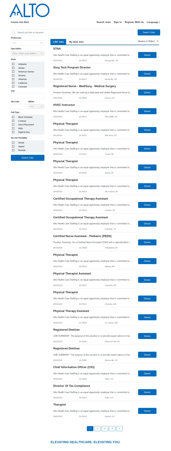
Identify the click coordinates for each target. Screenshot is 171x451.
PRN (20, 128)
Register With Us (134, 22)
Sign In (118, 22)
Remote (22, 150)
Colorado (22, 87)
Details (147, 55)
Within (31, 101)
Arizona (21, 75)
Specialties (16, 48)
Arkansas (22, 79)
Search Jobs (104, 22)
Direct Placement (26, 125)
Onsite (21, 143)
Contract (22, 121)
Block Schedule (25, 117)
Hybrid (21, 146)
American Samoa (26, 72)
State (13, 59)
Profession (16, 38)
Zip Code (15, 101)
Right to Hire (24, 132)
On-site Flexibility (19, 138)
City (13, 91)
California (22, 83)
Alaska (21, 68)
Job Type (15, 112)
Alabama (22, 64)
